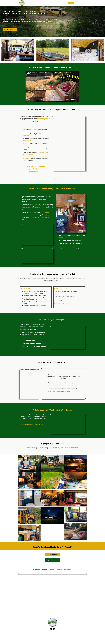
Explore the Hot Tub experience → (64, 304)
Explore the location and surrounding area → (32, 424)
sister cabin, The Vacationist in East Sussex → (60, 569)
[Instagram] (51, 629)
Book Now (71, 3)
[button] (64, 3)
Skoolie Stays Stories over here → (60, 448)
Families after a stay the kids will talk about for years (62, 385)
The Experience (53, 3)
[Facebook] (54, 629)
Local (60, 3)
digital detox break (28, 140)
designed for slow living (43, 118)
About (64, 3)
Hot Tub (46, 3)
